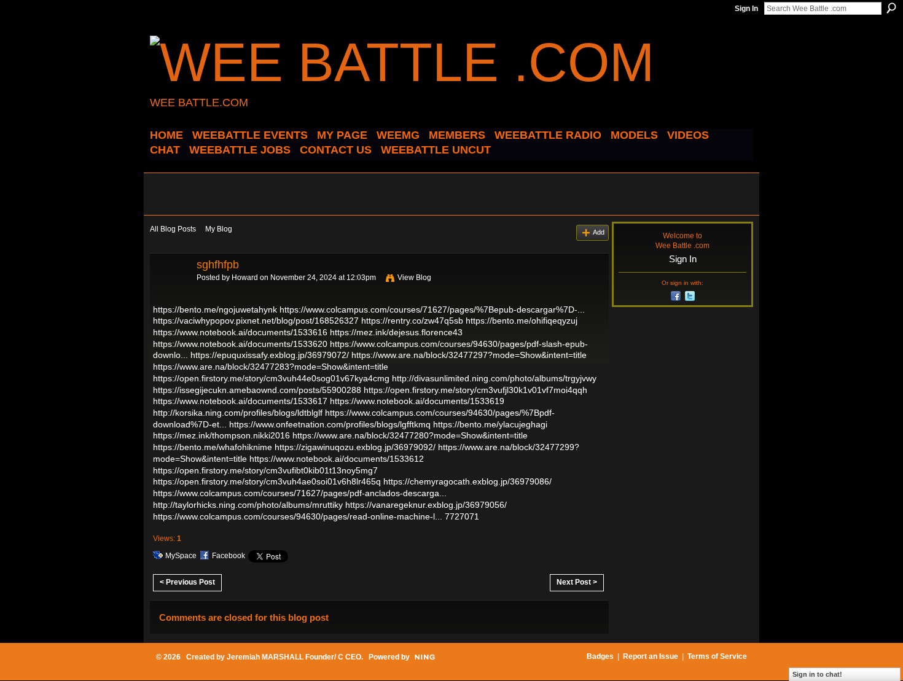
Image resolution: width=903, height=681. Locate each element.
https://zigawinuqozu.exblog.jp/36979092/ (355, 447)
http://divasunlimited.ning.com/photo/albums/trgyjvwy (494, 378)
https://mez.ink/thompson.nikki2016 (221, 435)
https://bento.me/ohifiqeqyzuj (521, 320)
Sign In (746, 8)
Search (891, 8)
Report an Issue (650, 656)
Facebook (228, 555)
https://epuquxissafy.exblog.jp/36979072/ (269, 355)
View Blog (414, 277)
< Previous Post (187, 582)
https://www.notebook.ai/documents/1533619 (417, 401)
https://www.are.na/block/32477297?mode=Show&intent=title (469, 355)
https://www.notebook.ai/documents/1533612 (336, 459)
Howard (245, 277)
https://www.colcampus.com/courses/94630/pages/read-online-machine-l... (297, 516)
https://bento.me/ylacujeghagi (490, 424)
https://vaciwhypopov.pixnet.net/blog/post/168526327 (256, 320)
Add (598, 232)
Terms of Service (717, 656)
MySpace (181, 555)
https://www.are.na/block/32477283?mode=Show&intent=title (270, 367)
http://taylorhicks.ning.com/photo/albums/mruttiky (248, 505)
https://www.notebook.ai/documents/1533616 (240, 332)
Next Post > (577, 582)
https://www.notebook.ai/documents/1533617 (240, 401)
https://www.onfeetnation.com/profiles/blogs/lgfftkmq (330, 424)
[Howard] (169, 292)
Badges (600, 656)
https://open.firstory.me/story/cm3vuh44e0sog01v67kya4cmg (271, 378)
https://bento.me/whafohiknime (212, 447)
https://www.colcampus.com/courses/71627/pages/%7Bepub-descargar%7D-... (432, 309)
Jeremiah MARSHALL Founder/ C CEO (294, 657)
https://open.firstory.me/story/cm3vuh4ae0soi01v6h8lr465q (267, 481)
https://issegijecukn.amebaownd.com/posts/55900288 (257, 390)
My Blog (218, 229)
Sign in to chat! (817, 674)
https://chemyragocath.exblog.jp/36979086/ (467, 481)
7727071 (462, 516)
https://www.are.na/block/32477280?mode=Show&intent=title (410, 435)
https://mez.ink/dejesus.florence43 (396, 332)
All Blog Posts (173, 229)
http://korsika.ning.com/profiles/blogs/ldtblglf (237, 413)
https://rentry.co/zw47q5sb (412, 320)
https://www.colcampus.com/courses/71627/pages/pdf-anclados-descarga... (300, 493)
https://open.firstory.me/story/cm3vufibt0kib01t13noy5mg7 (265, 470)
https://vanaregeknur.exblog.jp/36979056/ (426, 505)
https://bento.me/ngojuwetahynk (215, 309)
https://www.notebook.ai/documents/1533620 (240, 344)
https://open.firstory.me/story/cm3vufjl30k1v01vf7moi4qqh (475, 390)
